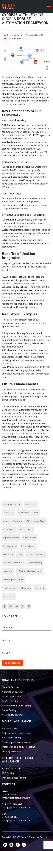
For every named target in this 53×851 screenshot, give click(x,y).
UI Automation (9, 596)
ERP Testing (8, 773)
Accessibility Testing (12, 714)
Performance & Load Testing (16, 705)
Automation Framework (12, 521)
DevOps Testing (10, 701)
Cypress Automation (11, 538)
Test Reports (40, 588)
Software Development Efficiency (29, 571)
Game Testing (9, 710)
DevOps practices (10, 546)
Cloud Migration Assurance (16, 742)
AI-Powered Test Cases (12, 504)
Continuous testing (25, 529)
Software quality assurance (13, 579)
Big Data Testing (10, 728)
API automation (31, 504)
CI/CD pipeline (8, 529)
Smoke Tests (8, 571)
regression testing (35, 563)
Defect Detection (29, 538)
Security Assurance (11, 751)
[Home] (9, 6)
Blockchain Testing (11, 737)
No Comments (14, 38)
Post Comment (12, 663)
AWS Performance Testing (36, 521)
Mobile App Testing (12, 696)
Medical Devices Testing (14, 777)
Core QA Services (10, 687)
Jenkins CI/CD (8, 554)
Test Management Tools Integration (17, 588)
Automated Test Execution (28, 512)
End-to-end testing (28, 546)
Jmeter (20, 554)
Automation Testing (12, 691)
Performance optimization (13, 563)
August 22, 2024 (35, 35)
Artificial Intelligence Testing (16, 733)
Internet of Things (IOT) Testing (18, 746)
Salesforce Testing (11, 768)
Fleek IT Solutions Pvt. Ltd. (34, 837)
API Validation (8, 512)
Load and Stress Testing (36, 554)
